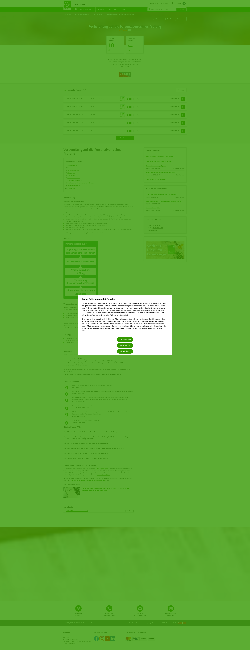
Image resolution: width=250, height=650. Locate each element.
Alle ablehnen (125, 351)
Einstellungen (125, 345)
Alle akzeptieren (125, 339)
